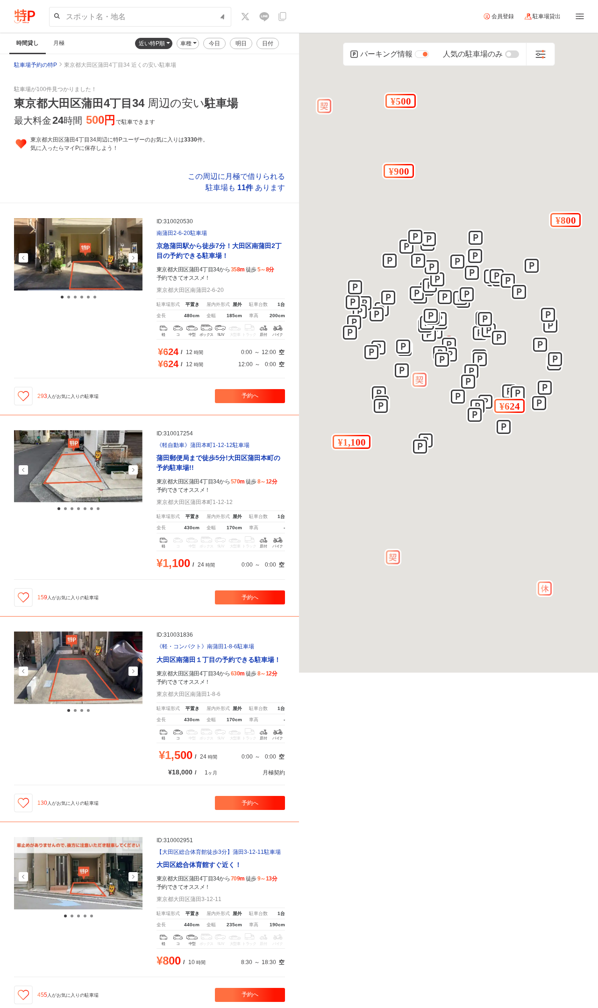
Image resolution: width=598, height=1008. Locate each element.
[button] (509, 406)
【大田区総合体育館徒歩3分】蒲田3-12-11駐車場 (219, 852)
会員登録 (502, 16)
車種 (186, 43)
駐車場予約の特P (35, 65)
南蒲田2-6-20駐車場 (182, 233)
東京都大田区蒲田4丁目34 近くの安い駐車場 (120, 65)
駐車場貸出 (547, 16)
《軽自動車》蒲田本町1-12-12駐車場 (203, 445)
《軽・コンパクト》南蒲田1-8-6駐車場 (205, 647)
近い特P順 (152, 43)
